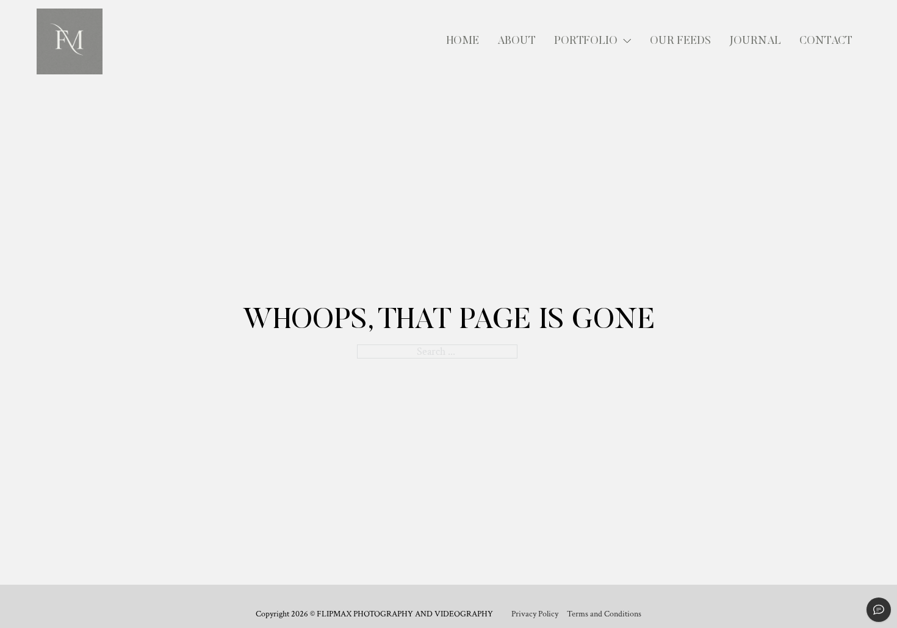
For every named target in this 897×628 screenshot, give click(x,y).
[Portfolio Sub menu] (627, 41)
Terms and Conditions (604, 614)
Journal (755, 41)
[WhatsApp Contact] (878, 610)
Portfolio (586, 41)
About (516, 41)
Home (463, 41)
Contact (825, 41)
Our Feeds (680, 41)
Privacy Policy (534, 614)
